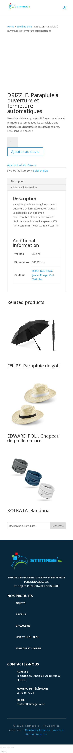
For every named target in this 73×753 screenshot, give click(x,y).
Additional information (24, 187)
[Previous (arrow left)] (1, 751)
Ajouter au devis (25, 151)
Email (21, 700)
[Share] (5, 747)
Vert (51, 275)
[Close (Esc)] (1, 747)
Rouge (44, 275)
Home (10, 26)
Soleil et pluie (24, 26)
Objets (21, 603)
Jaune (35, 275)
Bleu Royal (46, 271)
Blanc (35, 271)
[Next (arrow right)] (5, 751)
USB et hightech (27, 637)
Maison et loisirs (28, 648)
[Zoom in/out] (12, 747)
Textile (21, 614)
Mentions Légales (37, 730)
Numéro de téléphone (32, 688)
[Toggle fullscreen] (8, 747)
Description (17, 181)
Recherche (58, 526)
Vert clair (37, 279)
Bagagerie (23, 625)
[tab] (36, 181)
